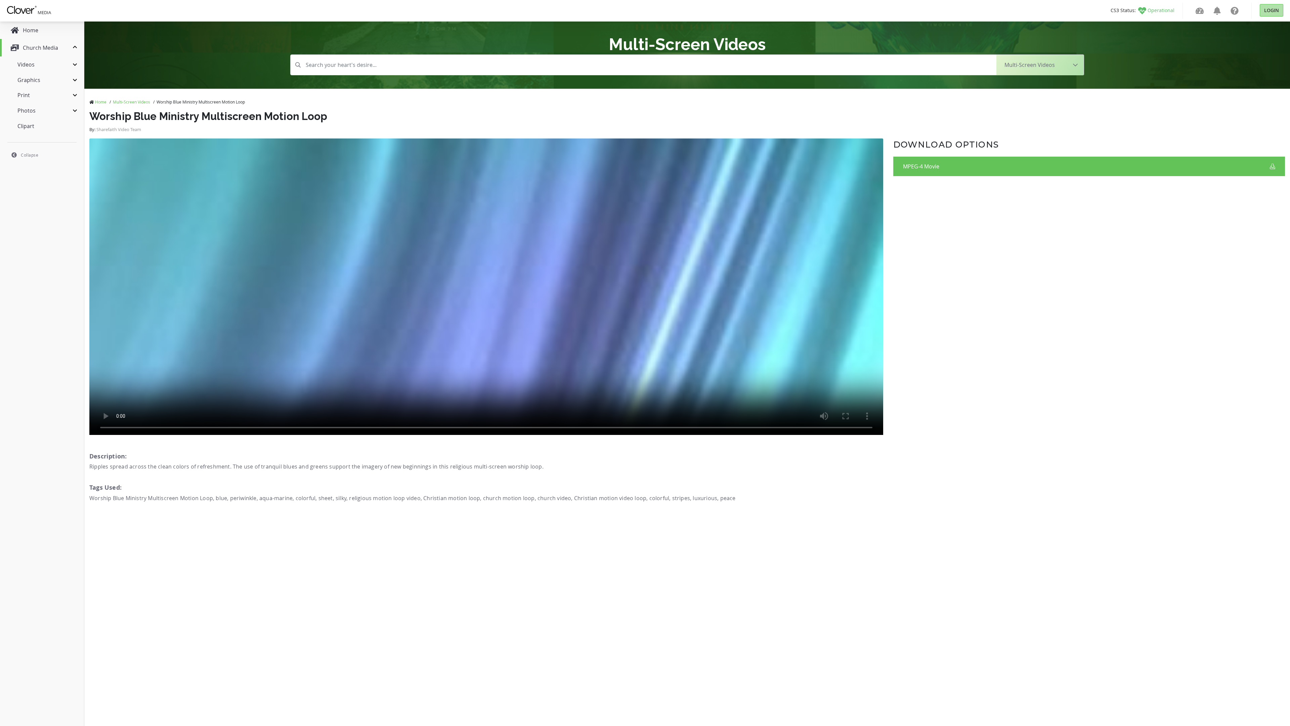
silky (341, 498)
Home (100, 102)
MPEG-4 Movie (921, 166)
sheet (325, 498)
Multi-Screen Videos (131, 102)
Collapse (29, 155)
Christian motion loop (451, 498)
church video (554, 498)
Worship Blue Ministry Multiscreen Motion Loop (151, 498)
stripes (681, 498)
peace (728, 498)
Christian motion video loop (610, 498)
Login (1271, 10)
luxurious (705, 498)
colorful (306, 498)
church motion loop (509, 498)
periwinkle (243, 498)
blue (221, 498)
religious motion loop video (384, 498)
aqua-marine (276, 498)
